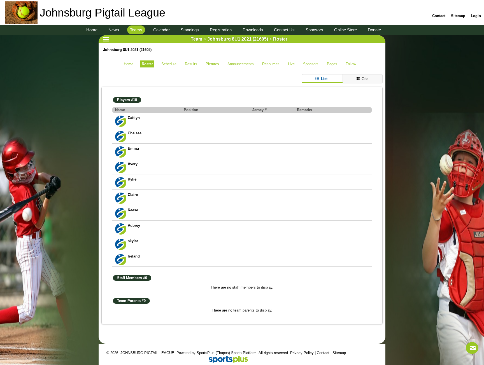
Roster (147, 64)
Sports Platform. (244, 353)
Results (191, 64)
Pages (332, 64)
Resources (271, 64)
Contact (323, 353)
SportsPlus (206, 353)
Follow (351, 64)
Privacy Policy (302, 353)
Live (291, 64)
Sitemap (339, 353)
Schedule (168, 64)
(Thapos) (223, 353)
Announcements (240, 64)
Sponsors (310, 64)
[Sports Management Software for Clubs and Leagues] (226, 360)
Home (128, 64)
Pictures (212, 64)
